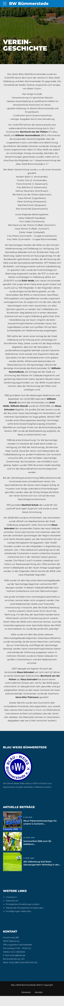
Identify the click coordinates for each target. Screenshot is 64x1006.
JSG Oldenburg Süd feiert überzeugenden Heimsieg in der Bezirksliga (41, 864)
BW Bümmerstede (29, 3)
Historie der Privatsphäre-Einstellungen (25, 908)
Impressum (11, 897)
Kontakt (39, 992)
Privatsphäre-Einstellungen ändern (23, 904)
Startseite (26, 992)
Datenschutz (12, 901)
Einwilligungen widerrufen (18, 911)
